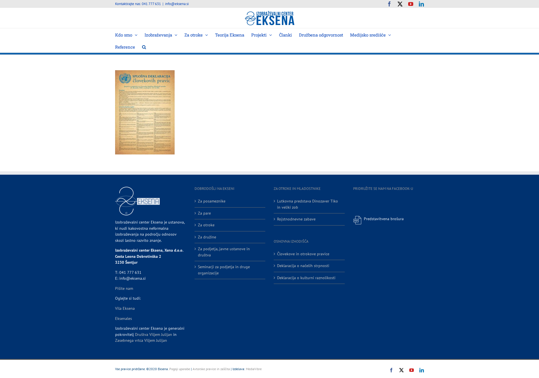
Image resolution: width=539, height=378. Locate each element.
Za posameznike (211, 201)
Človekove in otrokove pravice (303, 253)
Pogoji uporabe (179, 369)
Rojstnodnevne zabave (296, 219)
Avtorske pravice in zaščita (211, 369)
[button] (144, 46)
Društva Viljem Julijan (153, 334)
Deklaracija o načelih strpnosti (303, 265)
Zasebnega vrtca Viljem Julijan (141, 340)
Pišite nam (124, 288)
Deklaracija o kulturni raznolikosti (306, 277)
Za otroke (206, 224)
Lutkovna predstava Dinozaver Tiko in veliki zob (307, 204)
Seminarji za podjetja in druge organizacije (224, 269)
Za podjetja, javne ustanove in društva (224, 252)
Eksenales (123, 318)
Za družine (207, 237)
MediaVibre (254, 369)
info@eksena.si (177, 3)
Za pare (204, 213)
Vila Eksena (125, 308)
